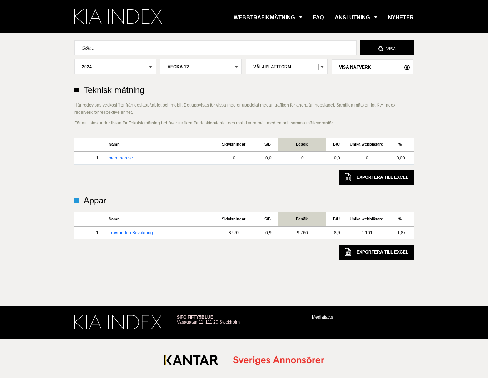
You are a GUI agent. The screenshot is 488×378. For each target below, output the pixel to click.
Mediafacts (322, 317)
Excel (382, 177)
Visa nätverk (355, 67)
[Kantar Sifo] (191, 361)
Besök (302, 144)
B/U (336, 144)
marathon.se (121, 158)
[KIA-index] (118, 16)
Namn (114, 144)
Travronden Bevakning (131, 233)
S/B (267, 144)
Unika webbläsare (366, 144)
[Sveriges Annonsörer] (278, 361)
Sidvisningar (233, 144)
